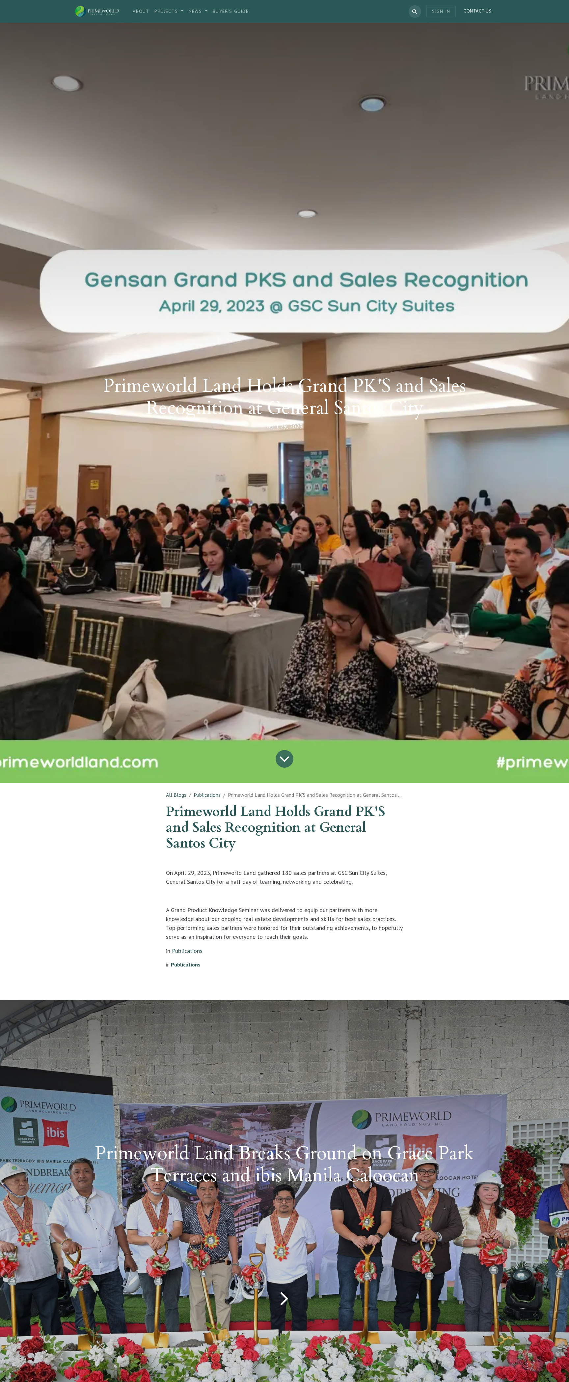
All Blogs (176, 795)
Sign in (441, 11)
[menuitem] (141, 11)
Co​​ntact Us (478, 11)
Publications (207, 795)
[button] (415, 11)
